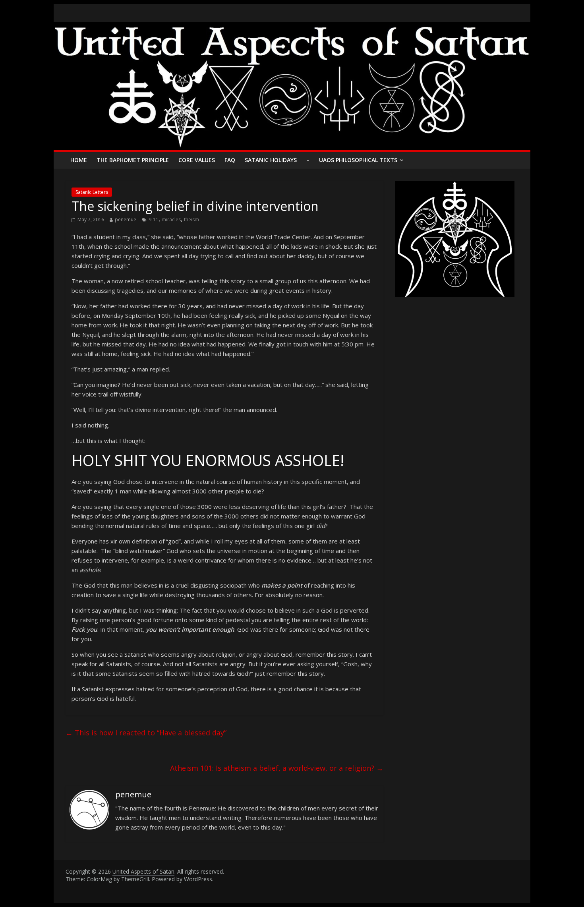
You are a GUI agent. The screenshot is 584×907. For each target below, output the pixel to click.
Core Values (196, 160)
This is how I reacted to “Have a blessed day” (146, 732)
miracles (171, 219)
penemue (125, 219)
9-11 (154, 219)
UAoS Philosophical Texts (358, 160)
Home (78, 160)
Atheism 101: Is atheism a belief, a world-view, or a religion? (276, 768)
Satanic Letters (91, 192)
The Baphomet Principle (133, 160)
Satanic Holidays (271, 160)
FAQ (229, 160)
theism (191, 219)
